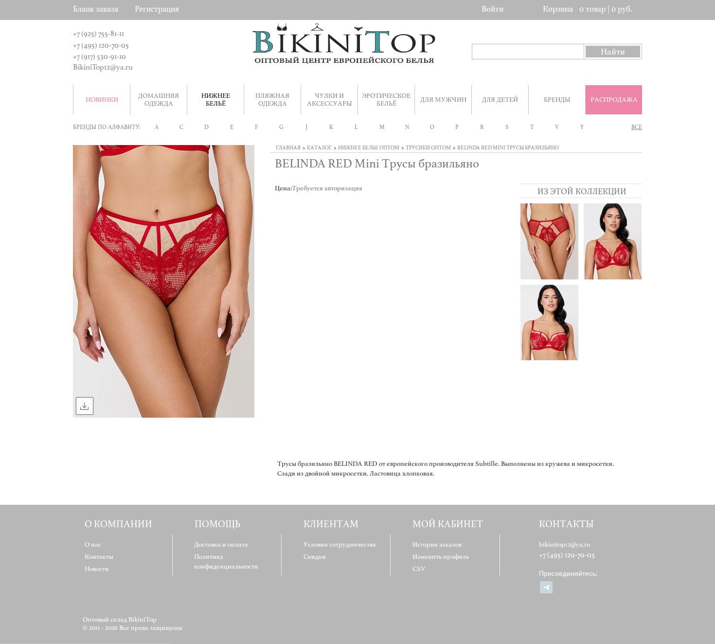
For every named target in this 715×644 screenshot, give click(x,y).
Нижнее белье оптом (368, 148)
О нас (93, 544)
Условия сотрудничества (340, 544)
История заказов (437, 544)
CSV (419, 568)
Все (636, 127)
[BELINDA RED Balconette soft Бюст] (549, 322)
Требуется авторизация (327, 188)
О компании (118, 524)
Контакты (99, 556)
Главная (288, 148)
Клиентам (331, 524)
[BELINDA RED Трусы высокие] (549, 241)
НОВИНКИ (102, 99)
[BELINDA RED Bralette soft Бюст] (612, 241)
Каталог (319, 148)
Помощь (217, 524)
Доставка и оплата (221, 544)
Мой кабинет (447, 524)
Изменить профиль (440, 556)
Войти (492, 9)
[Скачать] (84, 406)
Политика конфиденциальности (226, 561)
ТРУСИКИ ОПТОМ (428, 148)
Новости (97, 568)
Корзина (558, 9)
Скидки (315, 556)
